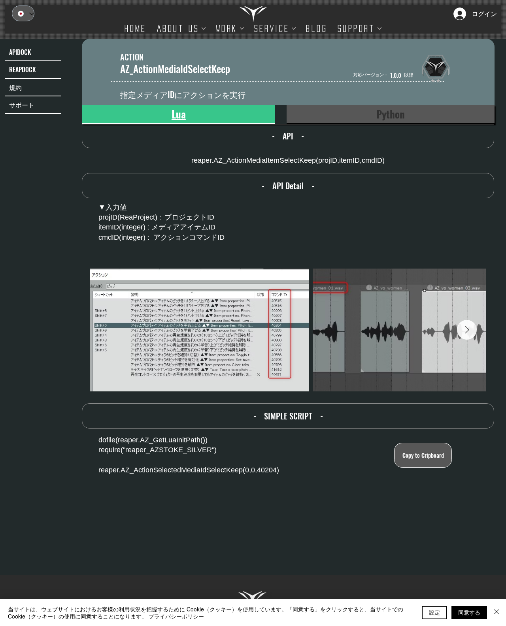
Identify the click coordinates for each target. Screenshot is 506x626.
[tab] (178, 114)
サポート (21, 104)
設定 (434, 612)
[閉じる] (496, 612)
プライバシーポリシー (176, 616)
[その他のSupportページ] (379, 28)
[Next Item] (467, 330)
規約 (15, 87)
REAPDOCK (22, 69)
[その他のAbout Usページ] (204, 28)
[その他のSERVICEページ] (294, 28)
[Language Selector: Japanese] (23, 13)
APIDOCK (20, 52)
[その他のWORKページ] (242, 28)
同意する (469, 612)
